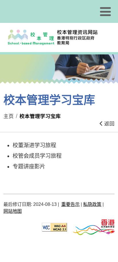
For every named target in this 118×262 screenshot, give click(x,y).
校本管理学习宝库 (40, 116)
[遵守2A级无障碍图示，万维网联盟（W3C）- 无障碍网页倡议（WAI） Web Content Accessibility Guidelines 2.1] (54, 226)
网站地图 (12, 211)
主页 (8, 116)
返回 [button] (109, 124)
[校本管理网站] (59, 37)
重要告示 (70, 204)
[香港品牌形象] (94, 226)
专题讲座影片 (29, 166)
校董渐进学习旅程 (34, 145)
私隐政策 (92, 204)
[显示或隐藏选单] (105, 11)
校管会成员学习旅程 (37, 156)
